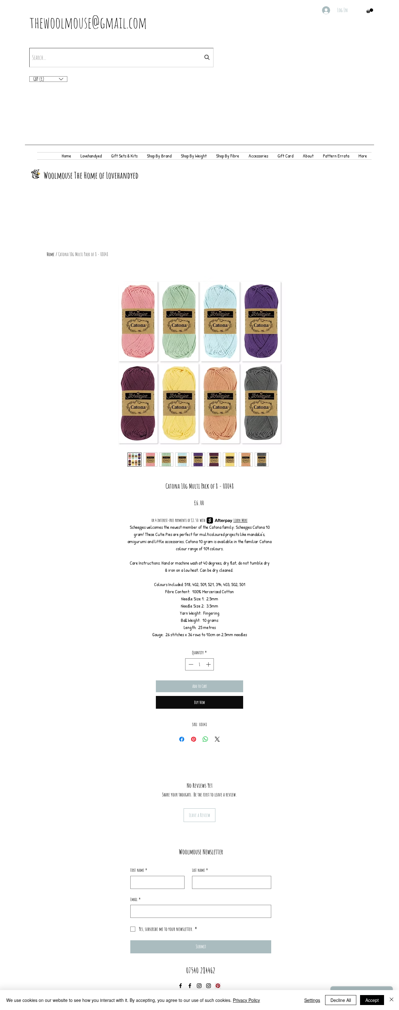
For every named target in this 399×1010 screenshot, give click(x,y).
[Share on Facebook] (181, 739)
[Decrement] (190, 664)
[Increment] (209, 664)
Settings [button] (312, 1000)
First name (138, 870)
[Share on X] (217, 739)
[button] (369, 10)
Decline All (340, 1000)
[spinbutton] (200, 664)
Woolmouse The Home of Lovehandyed (91, 175)
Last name (200, 870)
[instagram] (199, 986)
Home (51, 254)
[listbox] (48, 79)
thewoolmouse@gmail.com (88, 22)
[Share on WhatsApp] (205, 739)
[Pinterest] (218, 986)
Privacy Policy (246, 1000)
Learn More (240, 520)
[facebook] (180, 986)
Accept (372, 1000)
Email (135, 899)
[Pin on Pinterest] (193, 739)
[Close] (391, 1000)
